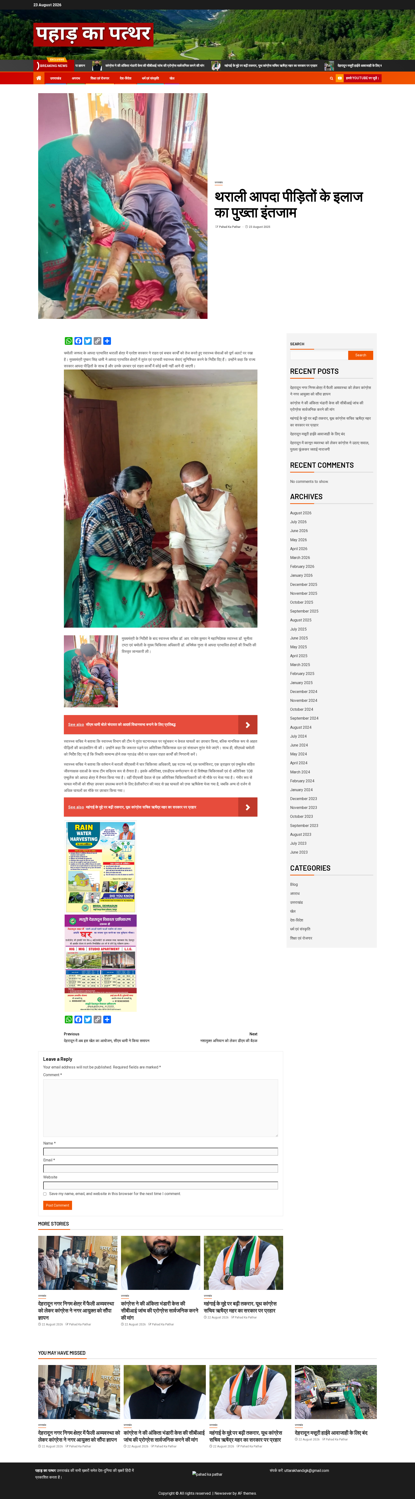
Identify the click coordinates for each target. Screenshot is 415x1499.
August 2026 (300, 513)
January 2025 (301, 682)
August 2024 (300, 727)
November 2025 (303, 593)
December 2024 (303, 691)
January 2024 (301, 790)
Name (49, 1143)
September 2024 (304, 718)
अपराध (76, 78)
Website (50, 1177)
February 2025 (302, 673)
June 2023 (299, 852)
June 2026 (299, 530)
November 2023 (303, 807)
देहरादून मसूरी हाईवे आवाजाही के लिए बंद (287, 65)
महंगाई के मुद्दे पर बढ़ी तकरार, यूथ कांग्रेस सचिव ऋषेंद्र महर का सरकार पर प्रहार (197, 65)
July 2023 (298, 843)
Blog (294, 884)
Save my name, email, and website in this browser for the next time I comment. (115, 1193)
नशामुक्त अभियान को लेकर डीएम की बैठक (228, 1037)
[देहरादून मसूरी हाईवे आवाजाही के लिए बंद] (336, 1392)
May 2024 (298, 754)
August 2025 (300, 620)
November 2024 (303, 700)
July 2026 (298, 522)
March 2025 (300, 664)
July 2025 (298, 629)
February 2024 (302, 781)
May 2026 (298, 540)
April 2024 (298, 763)
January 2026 (301, 575)
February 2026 (302, 566)
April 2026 (298, 548)
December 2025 (303, 584)
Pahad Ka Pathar (230, 227)
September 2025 (304, 611)
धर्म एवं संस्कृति (150, 78)
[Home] (39, 78)
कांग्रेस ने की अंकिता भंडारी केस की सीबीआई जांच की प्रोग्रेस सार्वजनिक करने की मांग (159, 1310)
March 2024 (300, 772)
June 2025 (299, 638)
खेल (172, 78)
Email (49, 1160)
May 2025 (298, 647)
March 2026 (300, 557)
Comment (52, 1075)
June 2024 (299, 745)
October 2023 (301, 816)
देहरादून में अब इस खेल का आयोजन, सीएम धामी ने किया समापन (106, 1037)
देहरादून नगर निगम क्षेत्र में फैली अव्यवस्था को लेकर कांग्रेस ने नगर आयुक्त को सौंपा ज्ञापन (76, 1310)
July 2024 (298, 736)
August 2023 (300, 834)
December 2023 (303, 798)
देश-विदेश (125, 78)
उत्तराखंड (55, 78)
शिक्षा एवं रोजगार (100, 78)
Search (297, 344)
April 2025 (298, 656)
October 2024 (301, 709)
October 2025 (301, 602)
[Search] (332, 78)
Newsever (223, 1493)
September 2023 (304, 825)
